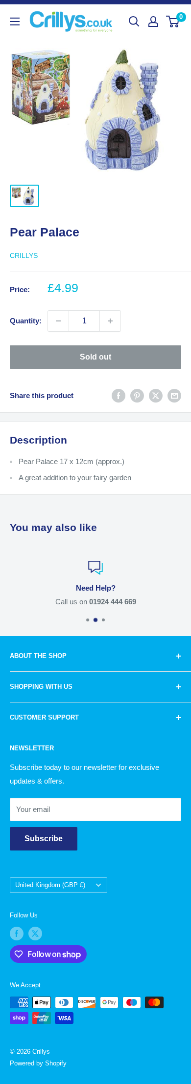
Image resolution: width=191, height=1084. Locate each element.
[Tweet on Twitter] (156, 395)
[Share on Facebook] (118, 395)
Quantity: (26, 321)
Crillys (24, 255)
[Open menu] (15, 21)
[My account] (153, 21)
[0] (173, 21)
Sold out (95, 357)
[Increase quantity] (110, 321)
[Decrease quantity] (58, 321)
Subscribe (43, 838)
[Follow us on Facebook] (17, 933)
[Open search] (134, 21)
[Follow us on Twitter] (35, 933)
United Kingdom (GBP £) (50, 885)
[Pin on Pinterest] (137, 395)
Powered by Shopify (38, 1063)
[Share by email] (174, 395)
